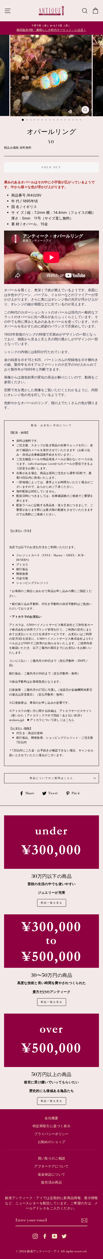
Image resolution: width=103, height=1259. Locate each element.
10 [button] (58, 120)
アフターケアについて (51, 1166)
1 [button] (23, 120)
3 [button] (31, 120)
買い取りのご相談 (51, 1158)
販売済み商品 (51, 1182)
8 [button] (50, 120)
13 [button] (69, 120)
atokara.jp (16, 720)
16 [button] (81, 120)
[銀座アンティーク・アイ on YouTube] (54, 1236)
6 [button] (42, 120)
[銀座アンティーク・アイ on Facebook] (44, 1236)
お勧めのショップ (51, 1141)
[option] (51, 28)
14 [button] (73, 120)
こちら (70, 720)
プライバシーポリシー (51, 1133)
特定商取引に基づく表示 (51, 1126)
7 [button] (46, 120)
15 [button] (77, 120)
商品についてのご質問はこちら (52, 778)
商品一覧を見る (52, 903)
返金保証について (51, 1174)
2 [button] (27, 120)
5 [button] (39, 120)
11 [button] (62, 120)
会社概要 (51, 1118)
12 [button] (65, 120)
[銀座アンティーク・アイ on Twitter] (64, 1236)
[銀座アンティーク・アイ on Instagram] (35, 1236)
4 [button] (35, 120)
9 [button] (54, 120)
